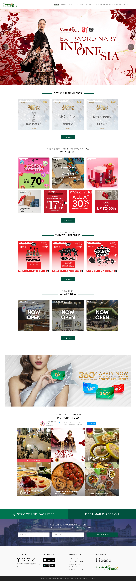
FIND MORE (68, 137)
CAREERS (73, 567)
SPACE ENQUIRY (76, 561)
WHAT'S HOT (23, 159)
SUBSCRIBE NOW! (102, 535)
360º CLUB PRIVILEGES (26, 100)
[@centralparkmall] (42, 423)
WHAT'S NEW (24, 301)
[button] (67, 4)
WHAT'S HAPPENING (26, 242)
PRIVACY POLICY (76, 569)
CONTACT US (74, 564)
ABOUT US (73, 559)
